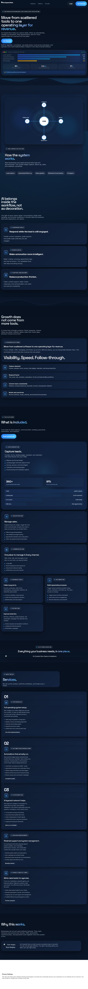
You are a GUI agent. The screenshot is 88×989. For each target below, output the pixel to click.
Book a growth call (8, 436)
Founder (47, 3)
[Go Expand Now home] (7, 3)
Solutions (33, 3)
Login (71, 3)
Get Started (81, 3)
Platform (40, 3)
